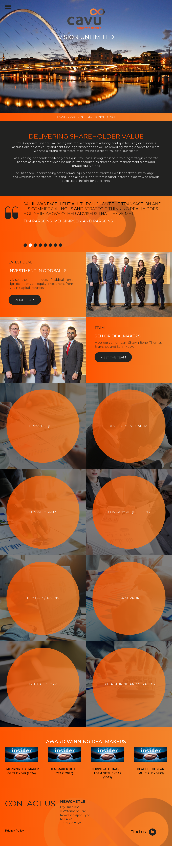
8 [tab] (60, 245)
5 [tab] (45, 245)
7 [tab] (55, 245)
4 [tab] (40, 245)
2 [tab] (30, 245)
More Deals (24, 300)
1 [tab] (25, 245)
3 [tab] (35, 245)
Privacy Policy (14, 830)
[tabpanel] (86, 224)
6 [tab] (50, 245)
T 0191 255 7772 (70, 823)
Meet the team (113, 357)
